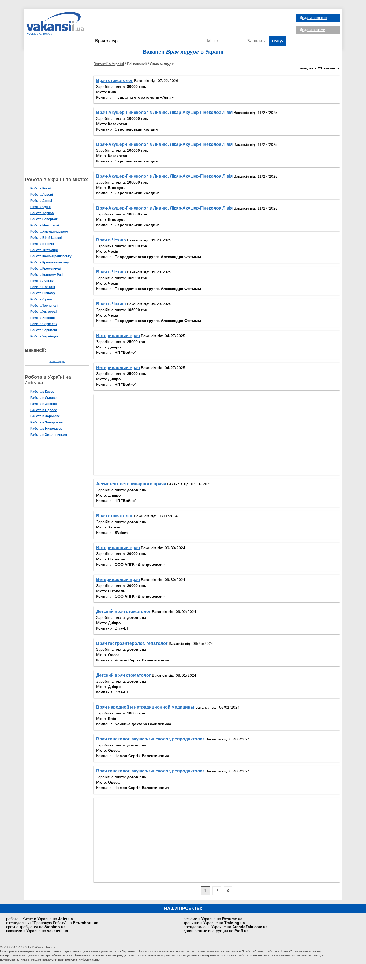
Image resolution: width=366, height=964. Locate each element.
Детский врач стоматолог (123, 611)
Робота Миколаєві (44, 225)
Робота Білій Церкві (46, 238)
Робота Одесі (40, 207)
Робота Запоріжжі (44, 219)
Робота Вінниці (42, 244)
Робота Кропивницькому (49, 262)
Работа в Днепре (43, 404)
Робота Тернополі (44, 305)
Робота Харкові (42, 213)
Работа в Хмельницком (48, 435)
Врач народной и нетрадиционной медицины (145, 707)
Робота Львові (41, 194)
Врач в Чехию (111, 240)
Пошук (277, 41)
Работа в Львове (43, 398)
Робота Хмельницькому (49, 231)
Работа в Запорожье (46, 422)
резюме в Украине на (213, 919)
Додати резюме (312, 30)
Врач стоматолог (114, 80)
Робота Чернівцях (44, 336)
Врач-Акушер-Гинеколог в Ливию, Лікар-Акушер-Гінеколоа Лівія (164, 112)
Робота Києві (40, 188)
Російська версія (39, 33)
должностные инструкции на (216, 931)
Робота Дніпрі (41, 201)
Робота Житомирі (44, 250)
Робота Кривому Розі (46, 275)
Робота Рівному (42, 293)
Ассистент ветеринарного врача (131, 484)
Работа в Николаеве (46, 428)
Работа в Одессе (43, 410)
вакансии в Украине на (37, 931)
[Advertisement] (189, 24)
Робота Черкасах (43, 324)
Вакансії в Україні (109, 64)
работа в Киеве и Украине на (39, 919)
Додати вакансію (313, 18)
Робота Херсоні (42, 318)
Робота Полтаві (42, 287)
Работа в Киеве (42, 391)
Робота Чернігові (43, 330)
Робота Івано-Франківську (51, 256)
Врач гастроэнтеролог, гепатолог (132, 643)
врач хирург (57, 361)
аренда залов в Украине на (226, 927)
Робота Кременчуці (45, 268)
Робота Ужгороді (43, 312)
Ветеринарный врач (118, 335)
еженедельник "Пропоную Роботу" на (52, 923)
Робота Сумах (41, 299)
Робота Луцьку (42, 281)
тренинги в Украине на (214, 923)
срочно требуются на (36, 927)
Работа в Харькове (45, 416)
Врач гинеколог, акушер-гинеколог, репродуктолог (150, 739)
